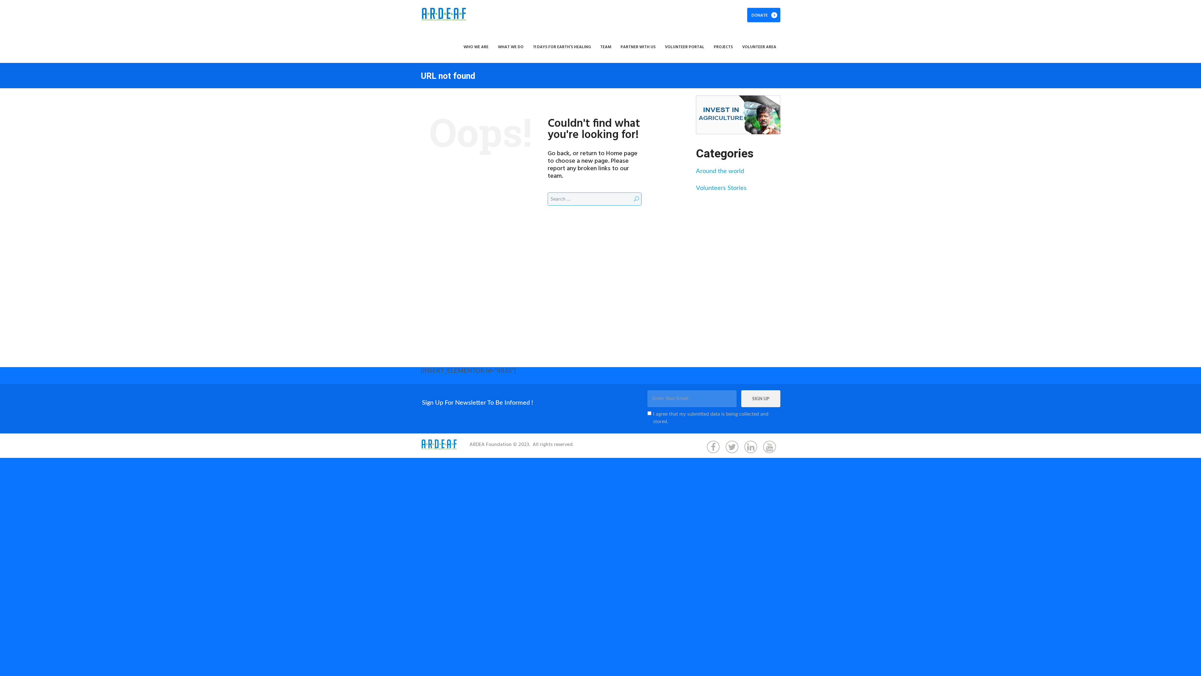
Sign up (760, 399)
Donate (760, 15)
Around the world (720, 171)
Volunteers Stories (721, 188)
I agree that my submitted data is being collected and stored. (710, 418)
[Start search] (636, 199)
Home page (621, 154)
